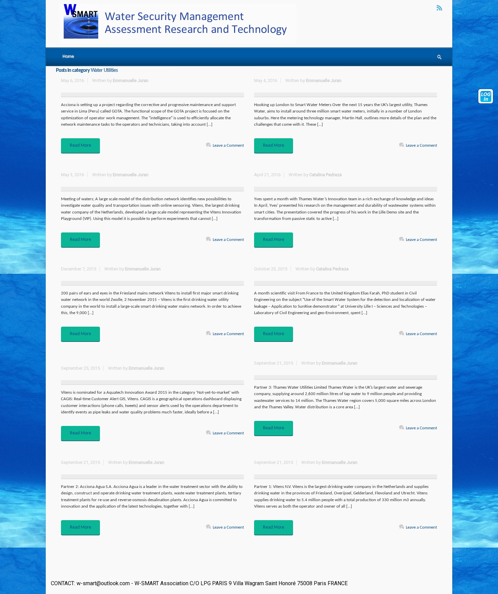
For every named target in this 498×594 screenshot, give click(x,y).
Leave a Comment (228, 145)
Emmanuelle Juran (130, 80)
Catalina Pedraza (325, 174)
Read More (80, 145)
